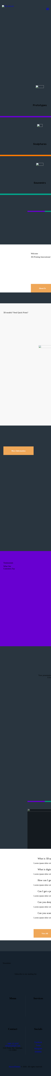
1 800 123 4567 (13, 1044)
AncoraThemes (14, 1067)
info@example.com (12, 1046)
